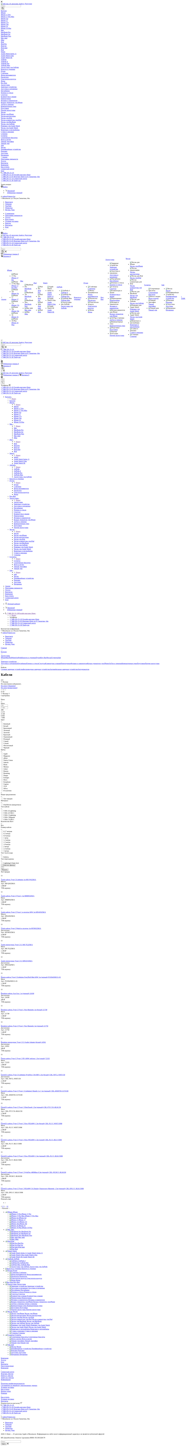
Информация (5, 1380)
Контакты (4, 1364)
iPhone (16, 406)
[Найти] (2, 8)
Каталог (12, 401)
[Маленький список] (1, 692)
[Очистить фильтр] (2, 867)
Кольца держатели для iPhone (98, 663)
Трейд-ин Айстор (7, 1378)
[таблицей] (5, 690)
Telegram (8, 204)
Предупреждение (7, 1366)
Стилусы (42, 663)
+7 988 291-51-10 (7, 173)
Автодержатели (83, 669)
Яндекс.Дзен (10, 210)
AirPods (16, 469)
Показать (5, 870)
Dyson (16, 485)
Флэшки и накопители (79, 663)
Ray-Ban (43, 658)
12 (7, 1206)
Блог (2, 1362)
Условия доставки (7, 1387)
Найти (4, 1444)
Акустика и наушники (9, 663)
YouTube (8, 206)
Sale (15, 574)
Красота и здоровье (29, 658)
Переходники (66, 663)
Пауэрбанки (21, 663)
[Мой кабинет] (2, 362)
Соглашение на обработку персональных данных (19, 1385)
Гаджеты (17, 561)
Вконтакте (9, 202)
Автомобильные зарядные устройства (64, 669)
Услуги (3, 1360)
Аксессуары (18, 502)
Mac (15, 428)
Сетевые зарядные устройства (12, 669)
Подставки (141, 663)
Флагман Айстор (7, 1374)
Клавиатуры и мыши (53, 663)
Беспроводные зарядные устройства (36, 669)
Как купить (5, 1389)
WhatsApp (9, 208)
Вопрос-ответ (6, 1391)
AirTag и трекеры (115, 663)
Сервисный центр (7, 1372)
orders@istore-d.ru (8, 196)
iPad (15, 444)
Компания (4, 1358)
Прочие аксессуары (152, 663)
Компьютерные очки (129, 663)
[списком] (3, 690)
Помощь (4, 1393)
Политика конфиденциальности (13, 1383)
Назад (14, 399)
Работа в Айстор (7, 1376)
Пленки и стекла (32, 663)
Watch (16, 457)
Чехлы (16, 533)
